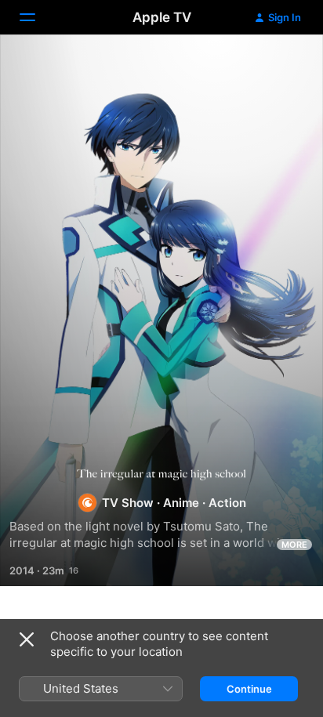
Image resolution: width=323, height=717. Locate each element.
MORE (294, 544)
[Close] (27, 639)
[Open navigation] (37, 17)
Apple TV (161, 17)
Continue (249, 689)
